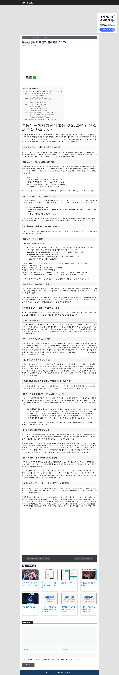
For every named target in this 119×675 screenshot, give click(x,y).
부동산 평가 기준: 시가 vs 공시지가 (38, 108)
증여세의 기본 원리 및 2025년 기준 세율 (38, 95)
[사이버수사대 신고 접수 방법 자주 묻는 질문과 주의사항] (50, 603)
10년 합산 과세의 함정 (35, 106)
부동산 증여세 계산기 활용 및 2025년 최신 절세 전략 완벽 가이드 (43, 91)
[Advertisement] (59, 21)
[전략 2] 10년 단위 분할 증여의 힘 (38, 116)
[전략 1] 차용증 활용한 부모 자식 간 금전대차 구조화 (42, 114)
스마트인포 (27, 2)
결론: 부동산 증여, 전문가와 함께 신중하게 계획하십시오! (43, 119)
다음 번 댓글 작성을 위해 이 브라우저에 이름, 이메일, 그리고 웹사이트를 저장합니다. (52, 659)
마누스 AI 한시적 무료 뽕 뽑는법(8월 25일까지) (49, 585)
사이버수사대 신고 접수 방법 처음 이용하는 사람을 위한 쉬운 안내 (89, 609)
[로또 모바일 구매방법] (69, 579)
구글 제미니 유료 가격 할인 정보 (83, 558)
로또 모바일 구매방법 (68, 583)
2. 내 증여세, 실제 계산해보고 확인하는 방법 (39, 99)
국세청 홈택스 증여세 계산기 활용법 (38, 102)
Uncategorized (28, 37)
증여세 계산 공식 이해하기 (36, 101)
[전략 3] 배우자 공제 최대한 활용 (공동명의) (40, 117)
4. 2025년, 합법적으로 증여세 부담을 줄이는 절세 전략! (42, 112)
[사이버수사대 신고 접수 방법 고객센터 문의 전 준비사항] (69, 603)
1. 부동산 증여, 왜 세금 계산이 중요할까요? (38, 93)
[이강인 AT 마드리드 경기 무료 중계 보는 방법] (30, 579)
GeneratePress (68, 672)
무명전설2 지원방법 (29, 607)
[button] (94, 2)
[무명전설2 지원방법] (30, 603)
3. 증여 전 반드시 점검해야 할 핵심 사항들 (38, 104)
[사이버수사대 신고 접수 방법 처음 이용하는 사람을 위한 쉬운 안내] (89, 603)
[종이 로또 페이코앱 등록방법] (89, 579)
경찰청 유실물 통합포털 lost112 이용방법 (38, 558)
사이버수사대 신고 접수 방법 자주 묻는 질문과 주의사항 (50, 609)
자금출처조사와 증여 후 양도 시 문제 (38, 110)
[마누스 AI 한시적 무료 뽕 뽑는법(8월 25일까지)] (50, 579)
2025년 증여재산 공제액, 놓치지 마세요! (39, 97)
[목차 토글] (60, 88)
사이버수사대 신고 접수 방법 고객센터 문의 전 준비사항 (69, 609)
